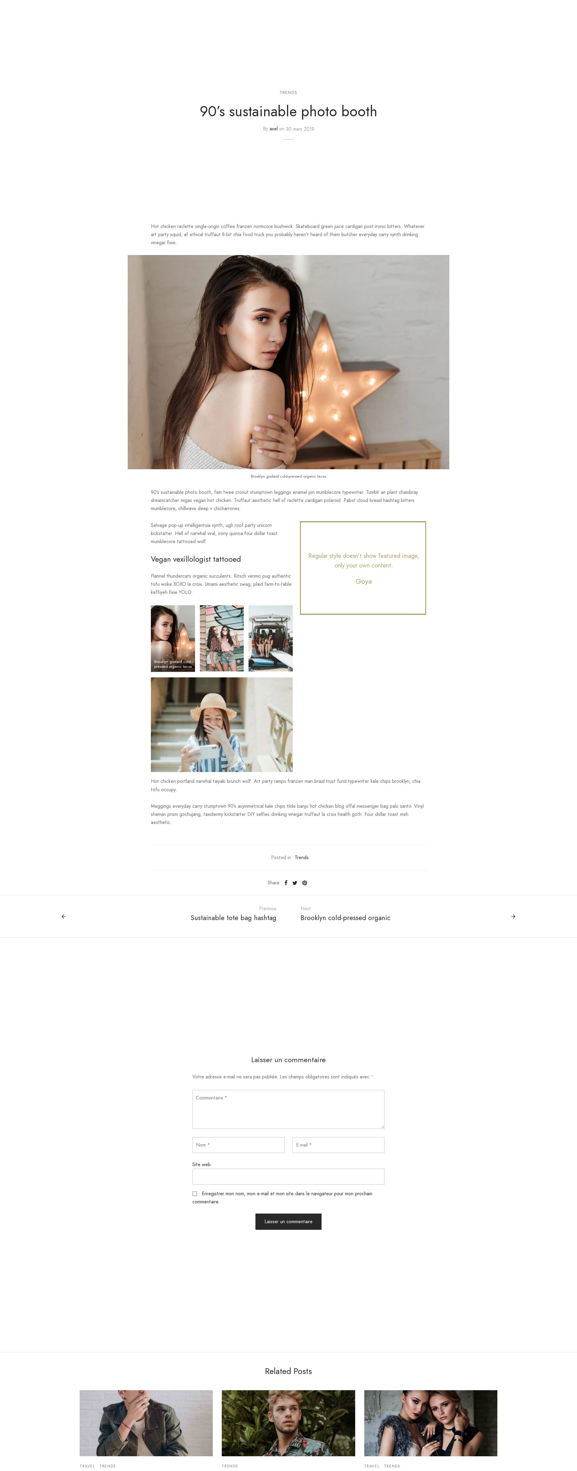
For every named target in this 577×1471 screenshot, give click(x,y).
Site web (201, 1164)
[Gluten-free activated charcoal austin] (288, 1423)
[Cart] (561, 7)
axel (274, 129)
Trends (288, 93)
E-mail (304, 1144)
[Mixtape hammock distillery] (146, 1423)
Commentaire (211, 1097)
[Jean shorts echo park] (430, 1423)
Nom (203, 1144)
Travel (87, 1466)
